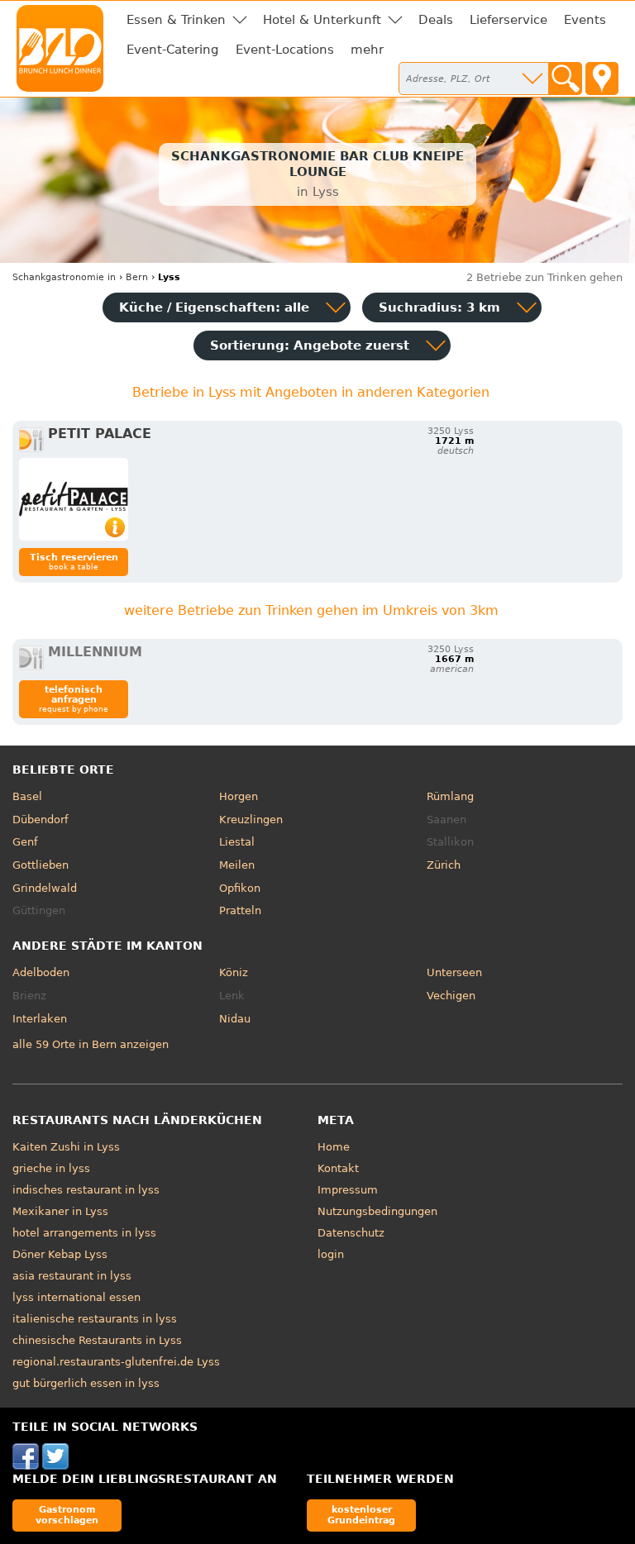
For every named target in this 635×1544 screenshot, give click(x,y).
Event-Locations (285, 49)
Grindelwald (44, 888)
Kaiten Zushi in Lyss (66, 1147)
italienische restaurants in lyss (94, 1319)
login (331, 1254)
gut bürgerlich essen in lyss (86, 1383)
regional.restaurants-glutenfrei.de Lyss (116, 1362)
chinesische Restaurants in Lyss (97, 1340)
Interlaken (39, 1019)
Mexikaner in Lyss (60, 1211)
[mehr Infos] (73, 499)
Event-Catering (173, 49)
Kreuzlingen (251, 819)
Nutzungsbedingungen (377, 1211)
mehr (367, 49)
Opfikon (239, 888)
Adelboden (40, 972)
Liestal (237, 842)
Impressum (348, 1190)
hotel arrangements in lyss (84, 1233)
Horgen (238, 796)
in (64, 277)
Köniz (233, 972)
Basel (27, 796)
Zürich (444, 865)
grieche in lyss (51, 1168)
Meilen (237, 865)
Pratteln (240, 910)
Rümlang (450, 796)
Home (334, 1147)
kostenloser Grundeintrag (361, 1514)
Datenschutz (351, 1233)
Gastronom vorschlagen (67, 1514)
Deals (435, 19)
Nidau (235, 1019)
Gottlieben (40, 865)
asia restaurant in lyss (71, 1276)
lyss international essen (76, 1297)
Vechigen (451, 995)
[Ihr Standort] (601, 78)
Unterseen (454, 972)
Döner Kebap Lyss (59, 1254)
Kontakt (338, 1168)
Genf (25, 842)
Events (585, 19)
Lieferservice (508, 19)
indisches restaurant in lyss (86, 1190)
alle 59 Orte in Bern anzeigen (90, 1044)
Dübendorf (40, 819)
